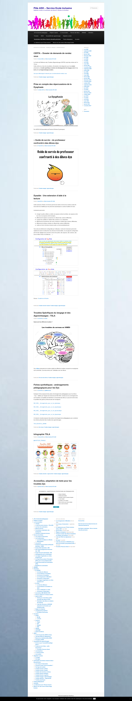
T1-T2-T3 (39, 618)
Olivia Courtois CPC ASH (50, 59)
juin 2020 (86, 72)
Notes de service (39, 528)
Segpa (38, 622)
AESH (42, 36)
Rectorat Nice (81, 520)
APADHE (84, 32)
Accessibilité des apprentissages (53, 36)
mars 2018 (86, 101)
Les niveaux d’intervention (41, 536)
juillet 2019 (86, 86)
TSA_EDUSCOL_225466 (40, 423)
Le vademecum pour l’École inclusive (42, 42)
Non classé (41, 427)
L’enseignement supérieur (41, 610)
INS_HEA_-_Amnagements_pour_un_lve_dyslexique (47, 403)
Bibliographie (40, 541)
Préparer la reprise (54, 32)
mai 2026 (86, 49)
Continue (37, 620)
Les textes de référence (42, 572)
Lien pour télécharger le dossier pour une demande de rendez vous (50, 73)
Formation (36, 36)
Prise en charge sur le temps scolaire (44, 594)
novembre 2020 (87, 67)
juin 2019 (86, 88)
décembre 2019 (87, 80)
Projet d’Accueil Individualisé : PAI (43, 552)
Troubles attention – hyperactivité (43, 678)
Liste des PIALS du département (43, 636)
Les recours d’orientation (43, 575)
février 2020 (86, 76)
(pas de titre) (59, 530)
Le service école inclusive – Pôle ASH (44, 525)
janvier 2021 (87, 65)
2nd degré (37, 659)
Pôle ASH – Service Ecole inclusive (53, 8)
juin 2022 (86, 57)
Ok (94, 698)
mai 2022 (86, 59)
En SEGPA (37, 570)
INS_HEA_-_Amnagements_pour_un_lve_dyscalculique (48, 410)
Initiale (37, 615)
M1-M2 (38, 617)
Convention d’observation (43, 578)
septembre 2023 (87, 51)
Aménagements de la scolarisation (43, 554)
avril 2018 (86, 99)
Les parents (38, 543)
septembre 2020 (87, 68)
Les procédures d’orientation (44, 573)
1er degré (37, 657)
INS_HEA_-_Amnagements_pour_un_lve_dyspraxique (47, 414)
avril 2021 (86, 62)
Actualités (77, 39)
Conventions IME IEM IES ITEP (42, 593)
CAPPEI (37, 628)
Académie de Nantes (43, 298)
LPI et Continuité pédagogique (40, 32)
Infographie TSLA (42, 434)
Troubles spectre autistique (41, 673)
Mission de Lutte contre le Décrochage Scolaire (63, 42)
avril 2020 (86, 73)
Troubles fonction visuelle (44, 305)
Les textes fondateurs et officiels (44, 539)
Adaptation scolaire (67, 36)
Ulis (38, 623)
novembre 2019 (87, 81)
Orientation (90, 32)
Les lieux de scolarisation (41, 527)
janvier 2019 (87, 91)
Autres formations (39, 631)
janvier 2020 (87, 78)
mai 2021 (86, 60)
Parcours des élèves (75, 32)
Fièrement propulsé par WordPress (66, 695)
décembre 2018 (87, 92)
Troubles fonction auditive (41, 668)
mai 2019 (86, 89)
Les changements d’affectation (44, 576)
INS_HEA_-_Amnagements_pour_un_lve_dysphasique (47, 407)
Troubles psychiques (40, 680)
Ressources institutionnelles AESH (43, 638)
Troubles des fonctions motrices (43, 672)
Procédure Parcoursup (42, 612)
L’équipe (37, 523)
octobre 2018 (87, 94)
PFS (38, 626)
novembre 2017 (87, 105)
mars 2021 (86, 64)
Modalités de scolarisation (41, 565)
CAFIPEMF (37, 630)
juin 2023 (86, 52)
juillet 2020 (86, 70)
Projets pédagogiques (68, 39)
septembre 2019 (87, 84)
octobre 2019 (87, 83)
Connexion (86, 111)
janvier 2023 (87, 54)
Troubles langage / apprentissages (46, 77)
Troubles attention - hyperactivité (46, 473)
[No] (130, 699)
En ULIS (37, 583)
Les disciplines (39, 651)
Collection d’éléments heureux (42, 533)
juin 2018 (86, 96)
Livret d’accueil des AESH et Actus (43, 634)
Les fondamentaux (39, 538)
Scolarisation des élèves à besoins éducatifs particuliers (47, 39)
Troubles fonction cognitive (41, 675)
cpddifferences (47, 390)
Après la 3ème (38, 596)
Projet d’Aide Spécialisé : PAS (42, 547)
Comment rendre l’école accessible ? (44, 665)
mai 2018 (86, 97)
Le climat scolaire (39, 652)
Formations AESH (39, 639)
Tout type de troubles (40, 667)
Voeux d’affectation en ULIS (43, 589)
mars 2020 (86, 75)
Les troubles (38, 654)
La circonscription (64, 32)
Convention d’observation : (43, 591)
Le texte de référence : (42, 585)
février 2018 (86, 102)
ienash (45, 318)
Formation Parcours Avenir (43, 649)
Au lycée (58, 540)
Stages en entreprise (40, 609)
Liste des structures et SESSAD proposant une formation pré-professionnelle (44, 605)
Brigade (39, 625)
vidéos (37, 368)
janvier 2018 (87, 104)
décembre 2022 (87, 55)
